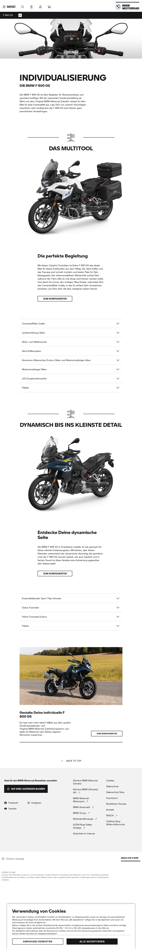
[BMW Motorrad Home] (127, 6)
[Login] (40, 6)
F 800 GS (8, 15)
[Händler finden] (31, 6)
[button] (9, 7)
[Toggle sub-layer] (20, 15)
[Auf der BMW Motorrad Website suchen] (22, 6)
